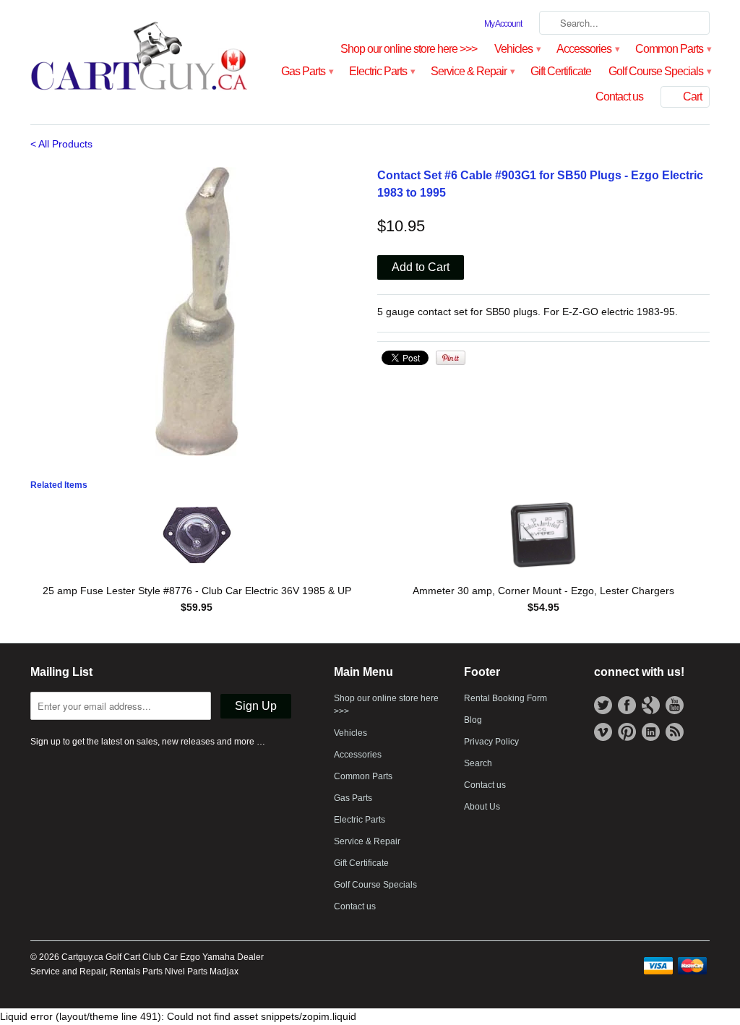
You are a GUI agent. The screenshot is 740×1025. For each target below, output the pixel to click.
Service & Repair (472, 71)
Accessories (587, 49)
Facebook (627, 705)
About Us (482, 807)
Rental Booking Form (505, 698)
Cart (692, 96)
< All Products (61, 144)
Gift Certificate (560, 71)
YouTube (675, 705)
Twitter (603, 705)
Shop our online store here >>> (408, 49)
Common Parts (672, 49)
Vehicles (516, 49)
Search (478, 763)
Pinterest (627, 732)
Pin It (450, 358)
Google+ (651, 705)
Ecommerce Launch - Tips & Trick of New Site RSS (675, 732)
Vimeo (603, 732)
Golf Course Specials (659, 71)
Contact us (619, 96)
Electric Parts (381, 71)
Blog (473, 720)
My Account (503, 24)
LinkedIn (651, 732)
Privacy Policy (491, 742)
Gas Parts (306, 71)
